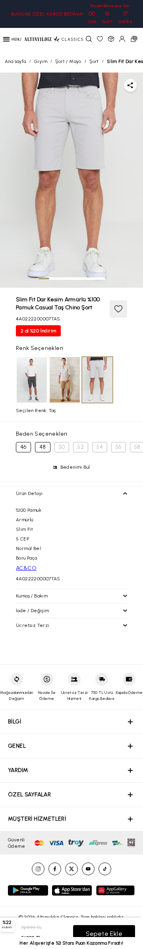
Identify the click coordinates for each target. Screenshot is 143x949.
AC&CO (26, 568)
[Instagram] (38, 869)
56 (119, 447)
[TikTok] (105, 869)
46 (23, 447)
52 (80, 447)
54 (100, 447)
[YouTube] (88, 869)
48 (42, 447)
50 (62, 447)
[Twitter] (71, 869)
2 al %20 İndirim (38, 331)
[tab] (43, 278)
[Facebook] (54, 869)
